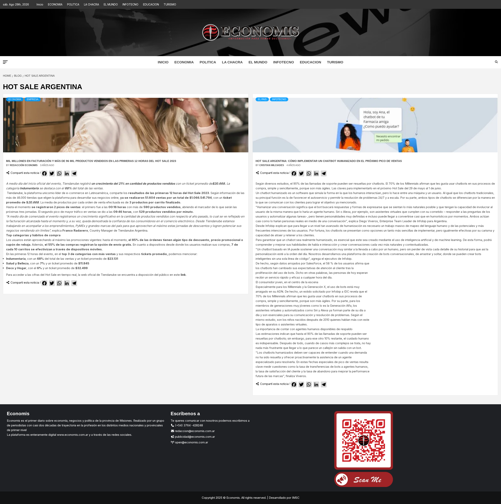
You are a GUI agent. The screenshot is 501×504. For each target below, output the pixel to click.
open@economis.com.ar (191, 442)
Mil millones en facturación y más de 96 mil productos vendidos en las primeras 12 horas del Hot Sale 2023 (91, 161)
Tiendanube (15, 193)
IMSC (295, 498)
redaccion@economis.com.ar (194, 431)
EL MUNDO (111, 4)
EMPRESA (32, 99)
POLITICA (73, 4)
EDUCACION (151, 4)
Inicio (40, 4)
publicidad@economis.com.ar (194, 436)
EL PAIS (262, 99)
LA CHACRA (91, 4)
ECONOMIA (55, 4)
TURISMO (170, 4)
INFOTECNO (130, 4)
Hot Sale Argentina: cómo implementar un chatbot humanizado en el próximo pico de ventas (329, 161)
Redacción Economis (24, 165)
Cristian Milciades (272, 165)
